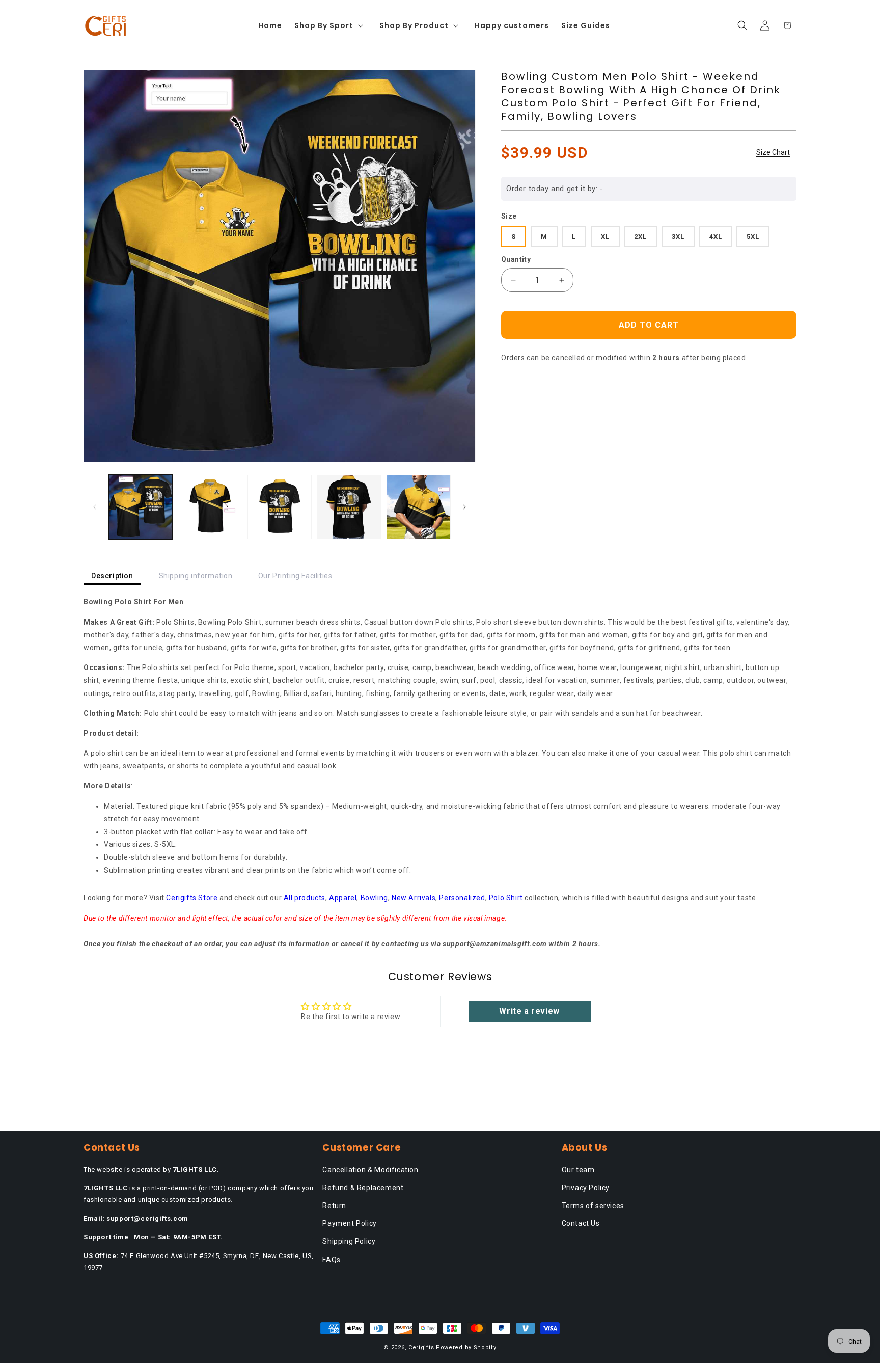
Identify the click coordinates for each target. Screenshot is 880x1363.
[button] (330, 25)
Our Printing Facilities (295, 576)
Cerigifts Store (191, 898)
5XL (753, 236)
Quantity (516, 259)
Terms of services (593, 1205)
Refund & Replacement (362, 1188)
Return (334, 1205)
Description (112, 576)
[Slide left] (95, 507)
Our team (578, 1170)
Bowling (374, 898)
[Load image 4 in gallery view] (349, 507)
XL (605, 236)
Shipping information (196, 576)
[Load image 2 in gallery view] (210, 507)
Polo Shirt (506, 898)
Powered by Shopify (466, 1347)
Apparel (342, 898)
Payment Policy (349, 1223)
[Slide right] (464, 507)
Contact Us (581, 1223)
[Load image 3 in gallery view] (280, 507)
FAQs (331, 1259)
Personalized (462, 898)
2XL (640, 236)
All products (304, 898)
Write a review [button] (529, 1011)
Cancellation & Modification (370, 1170)
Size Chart (773, 152)
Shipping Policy (348, 1241)
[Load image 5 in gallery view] (419, 507)
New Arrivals (413, 898)
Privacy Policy (586, 1188)
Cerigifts (421, 1347)
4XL (715, 236)
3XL (678, 236)
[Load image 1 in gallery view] (140, 507)
